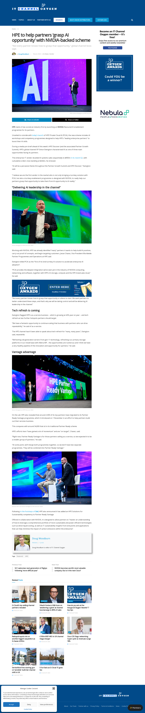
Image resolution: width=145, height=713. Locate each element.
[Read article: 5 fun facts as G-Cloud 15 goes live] (52, 654)
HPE (26, 554)
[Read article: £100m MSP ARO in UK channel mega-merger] (52, 623)
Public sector (19, 599)
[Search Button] (132, 20)
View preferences (46, 704)
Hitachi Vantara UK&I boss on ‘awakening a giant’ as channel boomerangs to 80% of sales (51, 605)
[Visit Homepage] (34, 7)
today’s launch (37, 135)
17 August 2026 (73, 610)
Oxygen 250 (102, 20)
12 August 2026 (18, 673)
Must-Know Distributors (80, 20)
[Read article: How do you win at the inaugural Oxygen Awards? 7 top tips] (79, 592)
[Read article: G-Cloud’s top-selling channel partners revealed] (24, 592)
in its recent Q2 (77, 158)
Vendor (51, 54)
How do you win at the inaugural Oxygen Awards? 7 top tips (78, 605)
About (66, 704)
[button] (54, 688)
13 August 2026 (73, 641)
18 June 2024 (37, 54)
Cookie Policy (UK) (127, 704)
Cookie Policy (28, 709)
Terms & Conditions (107, 704)
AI (18, 29)
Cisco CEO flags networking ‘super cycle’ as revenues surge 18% (79, 636)
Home (14, 29)
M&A (15, 630)
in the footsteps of (29, 509)
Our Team (73, 704)
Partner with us (44, 20)
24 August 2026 (18, 608)
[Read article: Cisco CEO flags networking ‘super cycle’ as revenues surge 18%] (79, 623)
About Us (31, 20)
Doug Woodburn (23, 54)
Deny (29, 704)
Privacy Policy (94, 704)
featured (20, 554)
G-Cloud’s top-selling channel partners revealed (23, 604)
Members (59, 20)
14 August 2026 (45, 639)
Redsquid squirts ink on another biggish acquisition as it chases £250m (23, 636)
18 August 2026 (45, 610)
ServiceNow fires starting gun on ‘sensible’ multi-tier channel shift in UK (23, 667)
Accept (11, 704)
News (14, 20)
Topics (21, 20)
